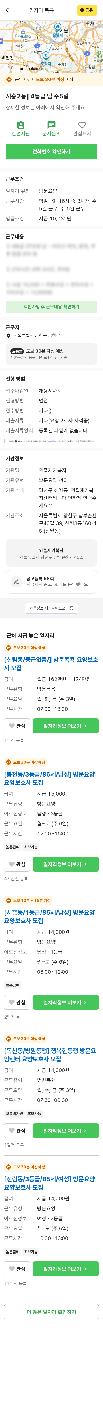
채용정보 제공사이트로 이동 (51, 608)
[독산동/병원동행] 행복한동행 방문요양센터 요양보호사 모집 (50, 1055)
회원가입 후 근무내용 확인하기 (51, 306)
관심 (20, 726)
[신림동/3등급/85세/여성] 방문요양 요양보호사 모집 (49, 1183)
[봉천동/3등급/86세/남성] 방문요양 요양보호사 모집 (49, 778)
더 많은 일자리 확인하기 (51, 1312)
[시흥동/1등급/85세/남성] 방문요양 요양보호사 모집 (49, 916)
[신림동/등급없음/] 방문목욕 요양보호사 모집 (51, 664)
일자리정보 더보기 (62, 726)
